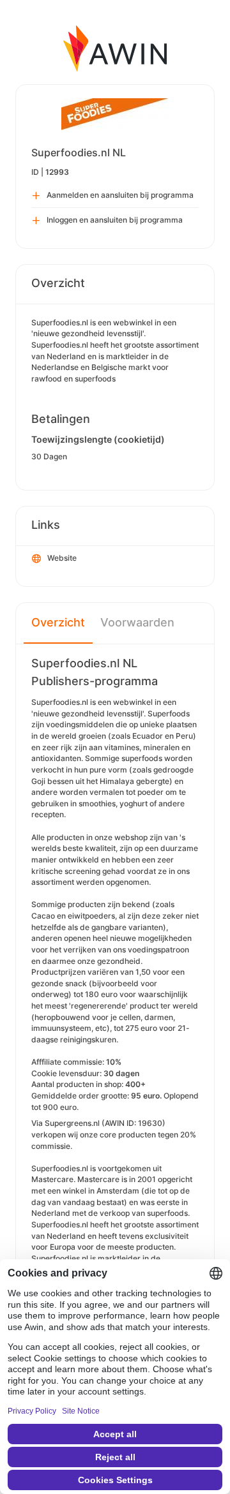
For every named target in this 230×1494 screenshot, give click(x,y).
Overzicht (58, 622)
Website (62, 558)
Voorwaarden (137, 622)
